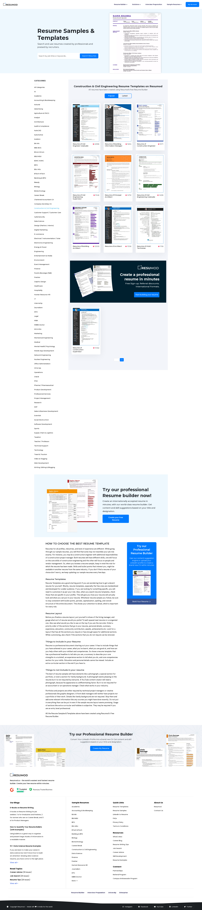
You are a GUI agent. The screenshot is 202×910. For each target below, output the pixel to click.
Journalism (38, 308)
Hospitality (38, 290)
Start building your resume (146, 295)
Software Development (43, 424)
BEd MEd (37, 156)
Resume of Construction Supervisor (78, 350)
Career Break (39, 195)
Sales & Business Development (46, 411)
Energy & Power (40, 247)
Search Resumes (89, 56)
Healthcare (38, 286)
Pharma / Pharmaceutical (43, 385)
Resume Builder (77, 893)
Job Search (117, 848)
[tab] (118, 96)
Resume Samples (120, 810)
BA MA (36, 143)
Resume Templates (120, 807)
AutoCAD (37, 130)
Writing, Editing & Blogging (44, 467)
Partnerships (118, 871)
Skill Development (120, 856)
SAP (35, 407)
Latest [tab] (125, 96)
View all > (14, 863)
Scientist (37, 415)
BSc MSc (37, 169)
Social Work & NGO (41, 420)
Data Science (39, 221)
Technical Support (41, 446)
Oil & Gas (37, 368)
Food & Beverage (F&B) (43, 273)
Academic (38, 96)
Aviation (37, 139)
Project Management (42, 398)
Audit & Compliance (41, 126)
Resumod (157, 807)
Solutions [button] (135, 4)
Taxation (37, 437)
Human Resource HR (42, 295)
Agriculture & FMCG (41, 113)
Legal (36, 316)
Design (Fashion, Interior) (44, 225)
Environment (39, 260)
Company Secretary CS (43, 204)
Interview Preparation (154, 4)
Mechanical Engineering (43, 338)
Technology (38, 450)
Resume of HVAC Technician (144, 247)
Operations (38, 372)
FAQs (115, 818)
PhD (36, 381)
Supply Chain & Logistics (43, 433)
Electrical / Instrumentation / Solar (47, 238)
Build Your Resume (140, 602)
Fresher (37, 277)
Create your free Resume (115, 518)
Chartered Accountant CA (44, 200)
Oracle (36, 377)
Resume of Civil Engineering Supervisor (79, 197)
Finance (37, 269)
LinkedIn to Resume (120, 814)
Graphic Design (40, 282)
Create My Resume (101, 748)
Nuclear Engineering (42, 359)
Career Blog (117, 840)
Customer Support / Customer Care (47, 213)
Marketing (38, 333)
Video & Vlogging (40, 459)
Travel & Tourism (40, 454)
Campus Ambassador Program (125, 878)
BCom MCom (39, 152)
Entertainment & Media (43, 256)
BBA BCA (37, 148)
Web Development (41, 463)
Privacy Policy (118, 822)
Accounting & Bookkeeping (44, 100)
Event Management (41, 264)
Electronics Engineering (43, 243)
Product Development (42, 390)
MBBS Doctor (39, 325)
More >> (75, 881)
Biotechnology (39, 191)
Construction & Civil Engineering (46, 208)
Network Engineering (42, 355)
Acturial (37, 105)
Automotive (38, 135)
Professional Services (42, 394)
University (112, 893)
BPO (36, 165)
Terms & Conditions (120, 826)
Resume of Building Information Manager (113, 145)
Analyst (37, 118)
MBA (36, 320)
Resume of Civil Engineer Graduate (80, 145)
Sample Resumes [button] (173, 4)
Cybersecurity (39, 217)
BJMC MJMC (39, 161)
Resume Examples (120, 860)
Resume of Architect (113, 246)
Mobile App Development (44, 351)
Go (122, 360)
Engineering (39, 251)
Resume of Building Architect (81, 247)
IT (35, 299)
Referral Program (119, 874)
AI (35, 92)
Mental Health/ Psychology (44, 346)
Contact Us (158, 810)
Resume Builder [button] (120, 4)
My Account (192, 4)
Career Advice (118, 852)
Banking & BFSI (40, 178)
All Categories (39, 87)
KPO (36, 312)
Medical (37, 342)
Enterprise (123, 893)
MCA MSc (37, 329)
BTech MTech (39, 174)
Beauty (36, 182)
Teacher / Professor (41, 441)
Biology (37, 187)
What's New (117, 837)
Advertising (38, 109)
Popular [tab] (111, 96)
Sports (36, 428)
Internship (38, 303)
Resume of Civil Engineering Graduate (146, 196)
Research (37, 403)
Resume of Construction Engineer (146, 145)
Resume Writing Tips (121, 844)
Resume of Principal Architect (113, 196)
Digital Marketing (40, 230)
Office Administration (42, 364)
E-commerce (39, 234)
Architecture (39, 122)
